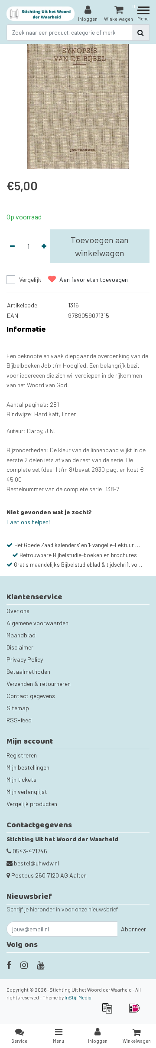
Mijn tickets (21, 779)
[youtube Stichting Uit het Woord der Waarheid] (40, 965)
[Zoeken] (140, 32)
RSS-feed (19, 720)
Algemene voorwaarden (37, 623)
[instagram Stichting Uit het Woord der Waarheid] (24, 965)
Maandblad (21, 635)
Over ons (17, 610)
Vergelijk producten (31, 803)
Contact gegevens (30, 695)
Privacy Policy (24, 659)
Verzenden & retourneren (38, 683)
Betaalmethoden (28, 671)
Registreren (21, 755)
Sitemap (17, 708)
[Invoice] (110, 1012)
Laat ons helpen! (28, 522)
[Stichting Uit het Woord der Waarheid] (40, 14)
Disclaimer (19, 647)
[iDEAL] (137, 1012)
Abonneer (133, 929)
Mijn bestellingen (27, 767)
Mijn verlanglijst (26, 791)
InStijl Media (78, 997)
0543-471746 (29, 851)
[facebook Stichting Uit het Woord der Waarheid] (8, 965)
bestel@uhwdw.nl (36, 863)
